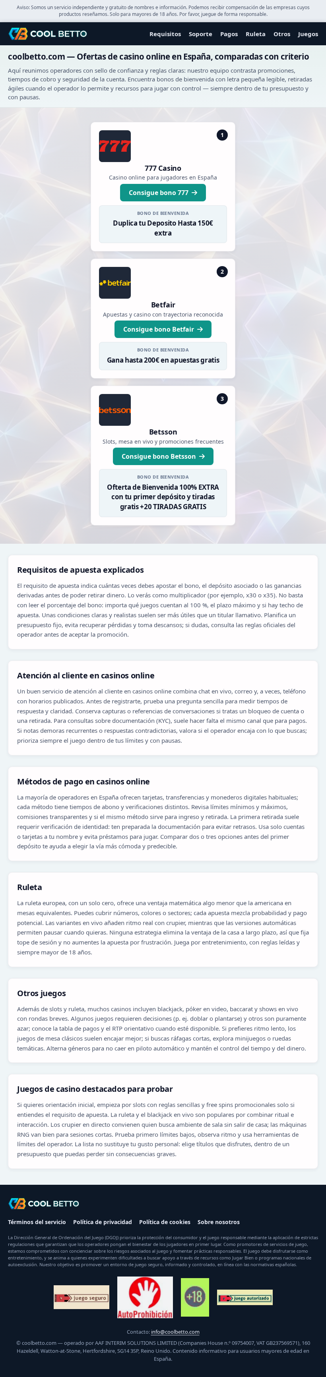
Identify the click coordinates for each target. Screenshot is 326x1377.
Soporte (200, 34)
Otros (282, 34)
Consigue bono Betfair (158, 329)
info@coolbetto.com (175, 1331)
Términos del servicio (37, 1222)
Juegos (308, 34)
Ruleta (256, 34)
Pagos (229, 34)
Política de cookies (164, 1222)
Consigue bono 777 (158, 192)
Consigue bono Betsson (159, 456)
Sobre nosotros (219, 1222)
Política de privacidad (102, 1222)
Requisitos (165, 34)
